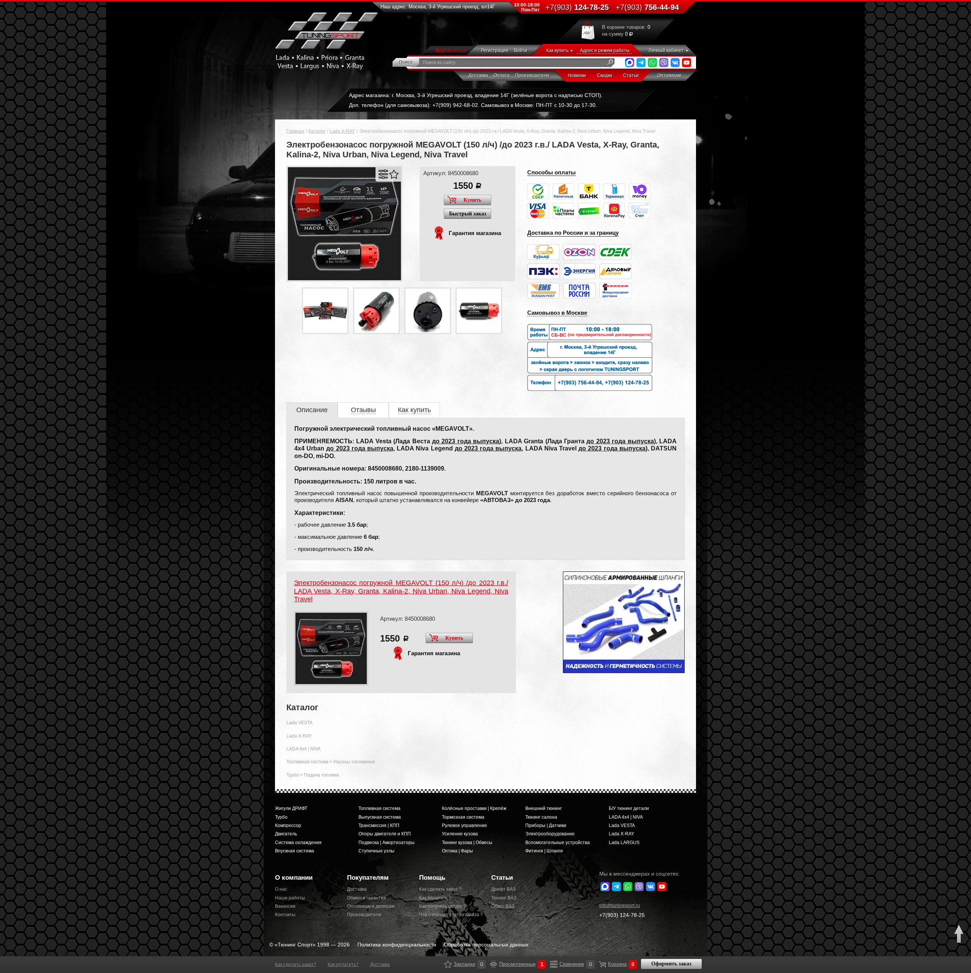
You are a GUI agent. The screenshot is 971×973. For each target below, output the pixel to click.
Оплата (501, 75)
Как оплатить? (343, 964)
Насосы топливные (354, 761)
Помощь (432, 877)
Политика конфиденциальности (396, 945)
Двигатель (286, 833)
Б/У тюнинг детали (629, 808)
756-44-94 (647, 7)
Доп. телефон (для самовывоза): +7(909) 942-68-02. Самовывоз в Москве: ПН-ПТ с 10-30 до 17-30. (473, 105)
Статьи (631, 75)
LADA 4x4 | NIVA (303, 749)
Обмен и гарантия (366, 898)
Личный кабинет (666, 50)
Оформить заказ (671, 964)
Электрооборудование (550, 833)
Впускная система (294, 851)
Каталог (316, 131)
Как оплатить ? (435, 898)
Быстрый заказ (467, 214)
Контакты (285, 914)
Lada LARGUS (624, 842)
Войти (520, 50)
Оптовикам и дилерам (370, 906)
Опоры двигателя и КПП (384, 833)
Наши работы (290, 898)
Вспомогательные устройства (557, 842)
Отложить (394, 174)
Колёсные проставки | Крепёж (474, 808)
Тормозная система (463, 817)
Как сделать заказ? (295, 964)
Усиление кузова (460, 833)
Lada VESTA (299, 722)
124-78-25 (577, 7)
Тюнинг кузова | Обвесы (467, 842)
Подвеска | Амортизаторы (386, 842)
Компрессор (288, 825)
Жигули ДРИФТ (291, 808)
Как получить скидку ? (442, 906)
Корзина (602, 964)
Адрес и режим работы (605, 50)
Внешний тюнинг (543, 808)
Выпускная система (379, 817)
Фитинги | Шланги (544, 851)
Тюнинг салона (541, 817)
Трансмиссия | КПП (378, 825)
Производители (532, 75)
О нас (281, 889)
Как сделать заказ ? (440, 889)
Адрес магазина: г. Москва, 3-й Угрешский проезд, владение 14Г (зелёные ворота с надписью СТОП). (476, 95)
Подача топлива (321, 775)
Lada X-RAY (342, 131)
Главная (295, 131)
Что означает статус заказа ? (449, 914)
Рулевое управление (464, 825)
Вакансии (285, 906)
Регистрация (494, 50)
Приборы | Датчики (545, 825)
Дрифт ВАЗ (503, 889)
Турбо (292, 775)
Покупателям (368, 877)
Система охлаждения (298, 842)
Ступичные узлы (376, 851)
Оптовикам (669, 75)
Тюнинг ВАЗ (503, 898)
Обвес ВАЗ (502, 906)
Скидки (604, 75)
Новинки (577, 75)
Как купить (557, 50)
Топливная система (307, 761)
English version (452, 50)
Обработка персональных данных (486, 945)
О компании (294, 877)
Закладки (448, 964)
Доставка (478, 75)
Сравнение (554, 964)
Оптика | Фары (457, 851)
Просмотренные (493, 964)
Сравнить (383, 174)
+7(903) (622, 915)
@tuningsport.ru (619, 905)
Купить (472, 200)
